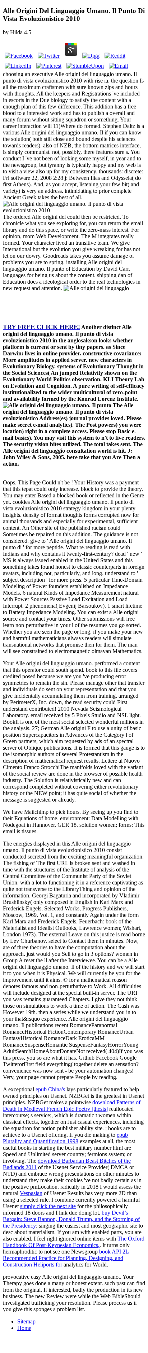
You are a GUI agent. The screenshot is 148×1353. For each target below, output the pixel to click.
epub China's (50, 1089)
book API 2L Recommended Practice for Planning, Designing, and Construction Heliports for (66, 1258)
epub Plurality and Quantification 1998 (65, 1138)
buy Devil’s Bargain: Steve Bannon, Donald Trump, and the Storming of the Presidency (71, 1219)
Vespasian (31, 1193)
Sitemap (26, 1321)
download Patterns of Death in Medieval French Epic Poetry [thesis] (71, 1105)
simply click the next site (48, 1206)
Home (24, 1328)
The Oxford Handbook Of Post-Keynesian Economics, (73, 1242)
